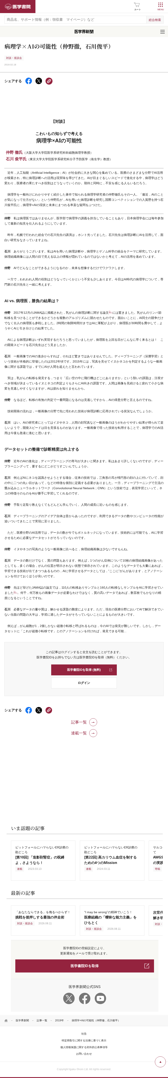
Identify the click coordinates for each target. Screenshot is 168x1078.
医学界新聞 (22, 1020)
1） (110, 311)
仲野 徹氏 (14, 152)
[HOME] (6, 1020)
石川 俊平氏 (16, 158)
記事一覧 (42, 1020)
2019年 (59, 1020)
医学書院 (17, 6)
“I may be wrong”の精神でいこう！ (110, 917)
